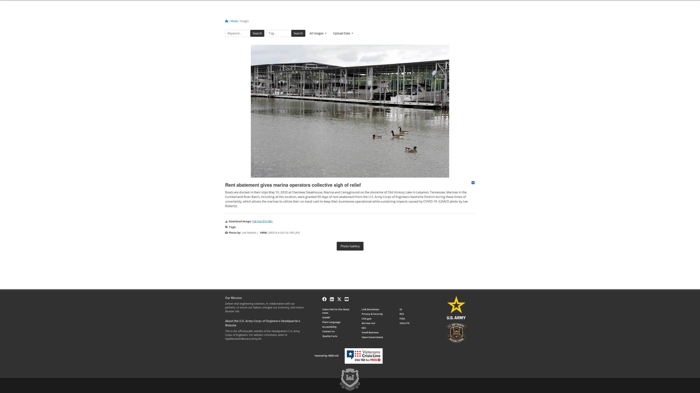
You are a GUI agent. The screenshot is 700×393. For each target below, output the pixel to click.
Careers (313, 4)
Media (338, 4)
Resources (350, 4)
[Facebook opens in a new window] (324, 299)
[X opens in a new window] (339, 299)
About (245, 4)
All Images (317, 33)
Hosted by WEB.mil (327, 355)
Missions (301, 4)
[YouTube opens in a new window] (347, 299)
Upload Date (342, 33)
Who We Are (258, 4)
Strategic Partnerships (280, 4)
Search (257, 33)
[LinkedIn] (332, 299)
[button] (473, 4)
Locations (326, 4)
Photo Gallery (350, 246)
